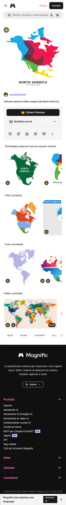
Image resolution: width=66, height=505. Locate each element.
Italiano (33, 384)
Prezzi (43, 5)
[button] (33, 384)
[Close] (61, 499)
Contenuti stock (12, 426)
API (5, 439)
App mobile (10, 444)
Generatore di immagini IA (18, 414)
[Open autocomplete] (8, 15)
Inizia (7, 457)
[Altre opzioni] (52, 133)
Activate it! (49, 499)
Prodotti (9, 399)
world (10, 335)
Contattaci (11, 477)
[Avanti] (61, 168)
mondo (23, 335)
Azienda (9, 467)
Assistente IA (11, 409)
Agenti (10, 435)
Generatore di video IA (16, 418)
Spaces (8, 405)
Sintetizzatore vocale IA (17, 422)
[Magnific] (33, 356)
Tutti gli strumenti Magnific (18, 448)
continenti (39, 335)
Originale (23, 30)
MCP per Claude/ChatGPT (22, 431)
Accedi (56, 5)
